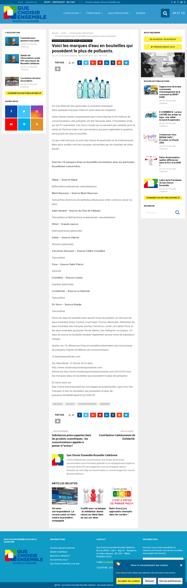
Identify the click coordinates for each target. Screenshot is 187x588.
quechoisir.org (31, 2)
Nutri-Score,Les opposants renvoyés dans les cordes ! (120, 511)
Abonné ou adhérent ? (60, 556)
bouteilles (57, 404)
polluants (70, 404)
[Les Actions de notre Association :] (12, 81)
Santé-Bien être (86, 40)
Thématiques (93, 13)
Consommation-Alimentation (63, 40)
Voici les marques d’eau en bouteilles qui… (103, 2)
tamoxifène (104, 404)
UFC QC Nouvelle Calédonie (66, 56)
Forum (20, 2)
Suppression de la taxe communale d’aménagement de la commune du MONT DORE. (170, 91)
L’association (70, 13)
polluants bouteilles (87, 404)
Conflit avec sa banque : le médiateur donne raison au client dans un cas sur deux (93, 513)
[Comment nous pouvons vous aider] (12, 41)
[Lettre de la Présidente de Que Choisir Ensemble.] (151, 183)
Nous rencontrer (118, 13)
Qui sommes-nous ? (59, 560)
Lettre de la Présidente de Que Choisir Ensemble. (170, 183)
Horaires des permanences (62, 548)
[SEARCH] (177, 213)
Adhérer (140, 13)
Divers (77, 40)
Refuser (149, 581)
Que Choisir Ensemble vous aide (64, 563)
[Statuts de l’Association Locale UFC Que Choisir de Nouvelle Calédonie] (12, 58)
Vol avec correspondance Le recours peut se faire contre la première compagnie (64, 514)
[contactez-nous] (111, 562)
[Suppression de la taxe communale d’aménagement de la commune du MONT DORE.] (151, 90)
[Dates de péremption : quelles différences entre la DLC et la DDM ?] (151, 160)
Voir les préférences (170, 581)
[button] (181, 565)
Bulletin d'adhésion (58, 552)
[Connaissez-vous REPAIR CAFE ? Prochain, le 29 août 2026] (151, 138)
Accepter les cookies (129, 581)
